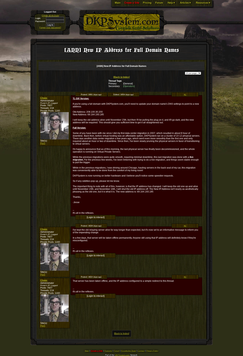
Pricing (147, 2)
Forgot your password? (50, 27)
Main (118, 2)
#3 (185, 277)
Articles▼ (185, 2)
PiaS (42, 143)
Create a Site (131, 2)
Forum (159, 2)
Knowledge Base (128, 351)
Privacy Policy (152, 351)
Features (108, 351)
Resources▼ (203, 2)
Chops (43, 98)
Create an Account (50, 15)
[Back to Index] (121, 77)
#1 (185, 94)
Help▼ (171, 2)
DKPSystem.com (122, 355)
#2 (185, 226)
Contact (141, 351)
